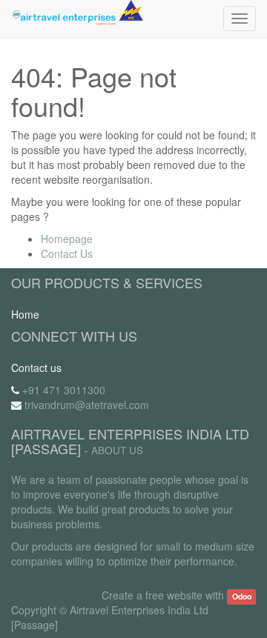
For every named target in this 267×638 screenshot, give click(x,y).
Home (25, 314)
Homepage (67, 238)
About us (117, 450)
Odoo (241, 596)
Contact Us (67, 253)
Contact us (36, 367)
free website (173, 595)
